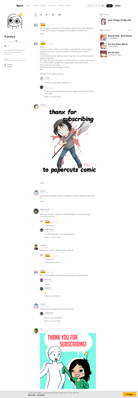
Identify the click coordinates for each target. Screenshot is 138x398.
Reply (42, 34)
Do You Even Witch (118, 44)
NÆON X (47, 288)
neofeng (43, 245)
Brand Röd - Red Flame (120, 35)
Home (28, 5)
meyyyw (43, 105)
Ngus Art (47, 279)
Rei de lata (113, 52)
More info (31, 395)
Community (52, 5)
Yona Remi (114, 46)
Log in (109, 6)
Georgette (113, 38)
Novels (43, 5)
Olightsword (44, 209)
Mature (61, 5)
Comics (35, 5)
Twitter (10, 64)
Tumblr (9, 66)
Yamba (47, 78)
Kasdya (42, 23)
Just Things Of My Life (119, 20)
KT (45, 86)
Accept (130, 394)
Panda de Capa (115, 55)
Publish (117, 6)
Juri (41, 329)
